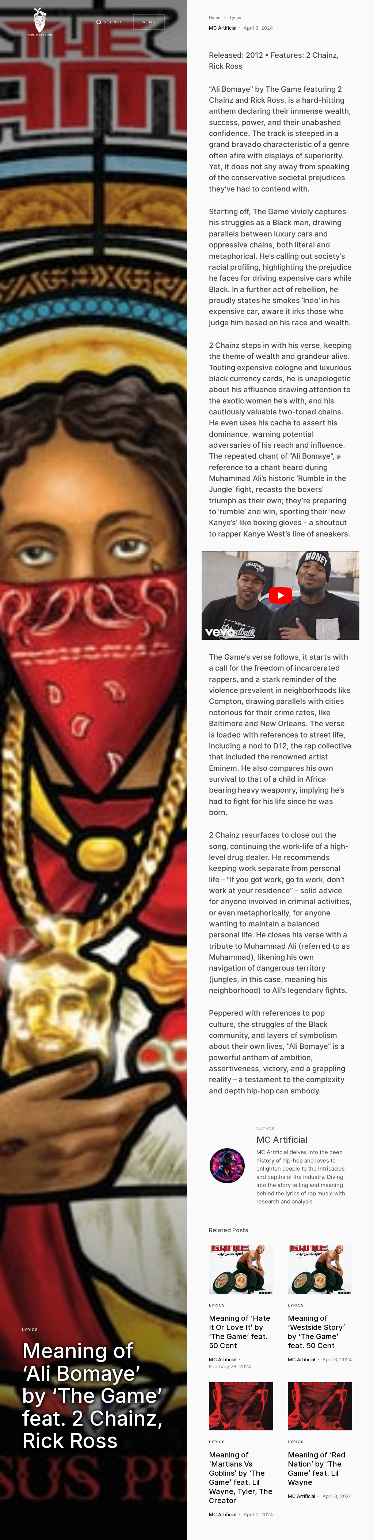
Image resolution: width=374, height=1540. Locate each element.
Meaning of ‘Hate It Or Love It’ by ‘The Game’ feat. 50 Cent (239, 1332)
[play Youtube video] (280, 595)
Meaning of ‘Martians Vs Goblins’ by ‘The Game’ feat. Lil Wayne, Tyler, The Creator (240, 1477)
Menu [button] (149, 22)
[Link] (241, 1269)
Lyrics (30, 1329)
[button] (109, 22)
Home (214, 17)
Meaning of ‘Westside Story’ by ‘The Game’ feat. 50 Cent (316, 1332)
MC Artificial (282, 1139)
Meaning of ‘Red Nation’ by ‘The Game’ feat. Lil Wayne (316, 1468)
